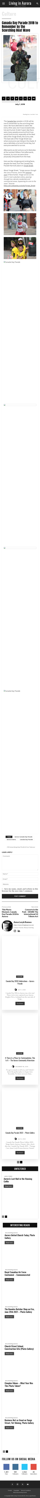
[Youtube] (28, 1484)
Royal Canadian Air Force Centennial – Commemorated (17, 1273)
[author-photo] (15, 990)
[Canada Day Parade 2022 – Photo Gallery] (20, 1106)
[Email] (25, 98)
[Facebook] (4, 98)
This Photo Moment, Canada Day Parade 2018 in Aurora (10, 912)
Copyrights (16, 1490)
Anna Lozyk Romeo (23, 922)
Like (6, 1464)
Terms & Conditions (26, 1490)
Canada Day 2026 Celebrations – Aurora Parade (20, 982)
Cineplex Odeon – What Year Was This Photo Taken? (19, 1384)
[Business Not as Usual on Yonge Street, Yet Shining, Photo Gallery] (20, 1439)
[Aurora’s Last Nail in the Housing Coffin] (20, 1202)
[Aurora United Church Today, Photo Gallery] (20, 1254)
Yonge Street (28, 166)
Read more (20, 1003)
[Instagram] (15, 931)
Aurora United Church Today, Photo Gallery (20, 1236)
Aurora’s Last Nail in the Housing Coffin (18, 1180)
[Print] (29, 98)
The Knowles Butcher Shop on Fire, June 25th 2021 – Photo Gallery (19, 1310)
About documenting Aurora (20, 1492)
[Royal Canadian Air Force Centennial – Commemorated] (20, 1292)
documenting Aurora (11, 1233)
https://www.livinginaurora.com (24, 925)
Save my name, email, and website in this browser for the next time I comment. (20, 890)
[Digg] (34, 98)
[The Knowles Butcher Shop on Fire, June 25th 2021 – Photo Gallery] (20, 1329)
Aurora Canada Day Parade (23, 837)
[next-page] (21, 1162)
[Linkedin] (16, 98)
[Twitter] (8, 98)
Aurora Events (11, 839)
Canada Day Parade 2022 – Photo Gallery (20, 1132)
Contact (10, 1490)
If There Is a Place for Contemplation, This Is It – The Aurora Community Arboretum (20, 1059)
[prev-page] (18, 1162)
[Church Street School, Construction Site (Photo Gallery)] (20, 1365)
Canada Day (11, 121)
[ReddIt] (21, 98)
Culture (9, 13)
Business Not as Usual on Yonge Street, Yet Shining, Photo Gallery (19, 1421)
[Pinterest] (12, 98)
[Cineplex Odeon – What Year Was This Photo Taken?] (20, 1403)
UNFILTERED (8, 1176)
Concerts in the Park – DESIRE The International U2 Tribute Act (30, 912)
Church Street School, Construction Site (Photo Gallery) (19, 1347)
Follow (19, 1464)
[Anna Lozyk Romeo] (7, 926)
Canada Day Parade (26, 839)
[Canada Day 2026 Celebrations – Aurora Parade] (20, 954)
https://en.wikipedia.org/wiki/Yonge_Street (19, 186)
